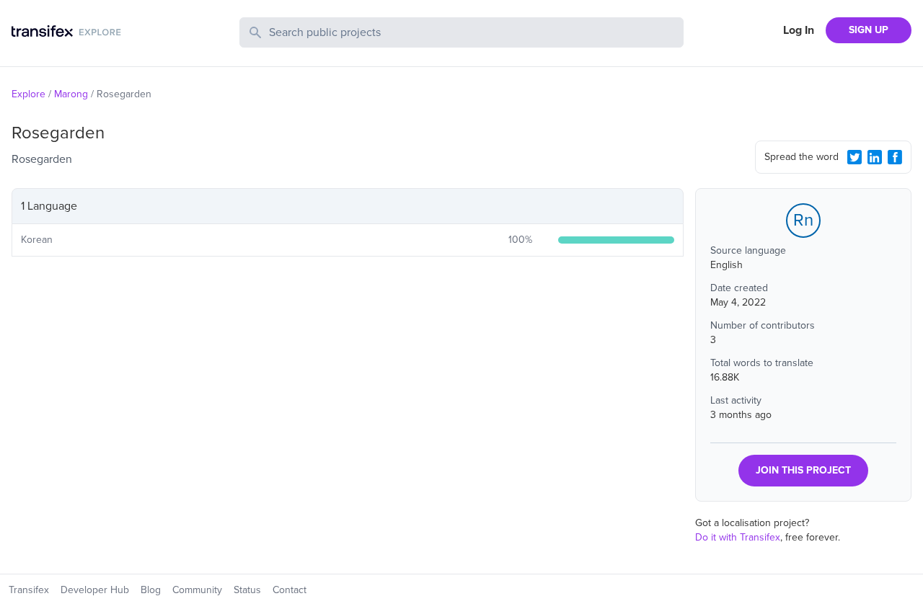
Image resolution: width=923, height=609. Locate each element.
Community (197, 590)
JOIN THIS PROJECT (803, 470)
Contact (289, 590)
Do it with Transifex (737, 537)
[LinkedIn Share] (875, 157)
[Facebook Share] (895, 157)
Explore (28, 94)
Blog (151, 590)
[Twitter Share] (854, 157)
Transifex (29, 590)
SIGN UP (868, 30)
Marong (71, 94)
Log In (798, 30)
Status (247, 590)
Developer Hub (95, 590)
